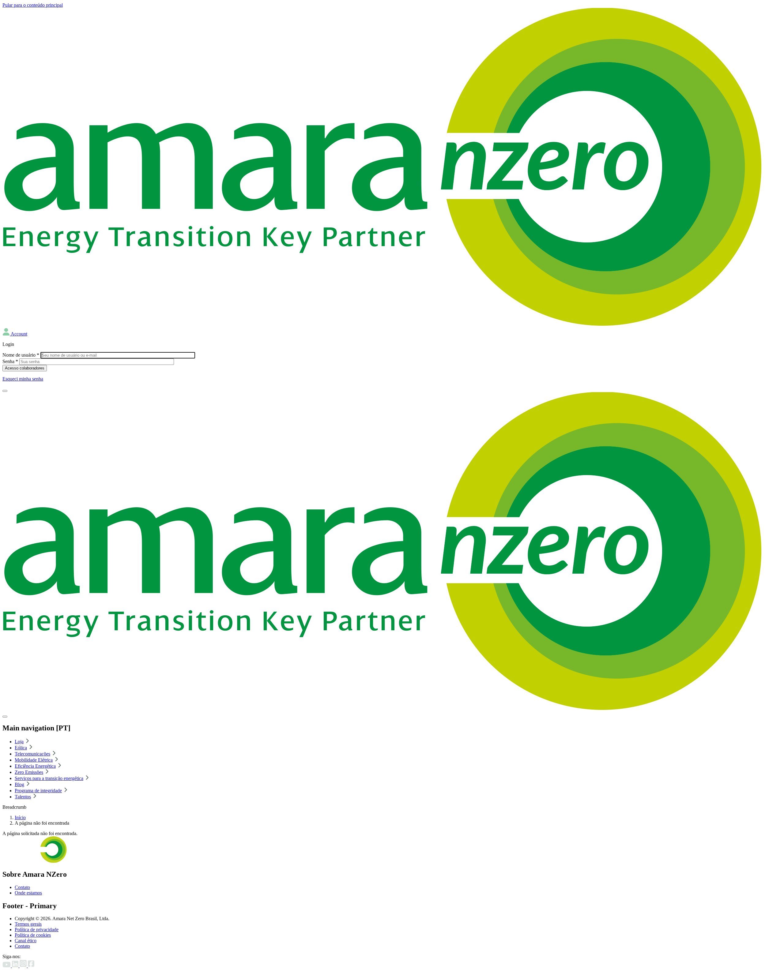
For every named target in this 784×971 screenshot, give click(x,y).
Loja (19, 741)
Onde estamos (28, 892)
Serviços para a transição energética (49, 778)
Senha (10, 361)
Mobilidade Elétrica (34, 760)
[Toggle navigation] (4, 391)
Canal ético (25, 940)
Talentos (23, 796)
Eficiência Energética (35, 766)
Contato (22, 887)
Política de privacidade (36, 929)
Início (20, 817)
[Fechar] (4, 717)
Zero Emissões (29, 772)
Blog (19, 784)
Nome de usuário (20, 355)
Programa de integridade (38, 790)
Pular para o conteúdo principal (32, 5)
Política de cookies (33, 935)
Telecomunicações (32, 753)
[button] (14, 333)
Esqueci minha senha (22, 378)
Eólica (21, 747)
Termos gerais (28, 924)
